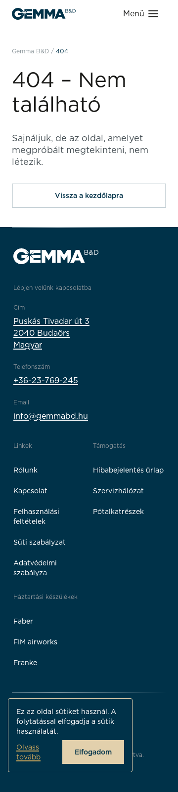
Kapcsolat (30, 491)
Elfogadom (93, 752)
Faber (23, 621)
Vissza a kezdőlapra (89, 195)
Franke (25, 663)
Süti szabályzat (39, 542)
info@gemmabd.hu (50, 416)
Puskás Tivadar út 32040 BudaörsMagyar (51, 333)
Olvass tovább (28, 752)
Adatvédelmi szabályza (35, 568)
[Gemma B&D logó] (44, 14)
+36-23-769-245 (45, 380)
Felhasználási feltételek (36, 516)
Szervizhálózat (118, 491)
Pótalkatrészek (118, 511)
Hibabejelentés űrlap (128, 470)
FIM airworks (35, 642)
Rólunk (25, 470)
